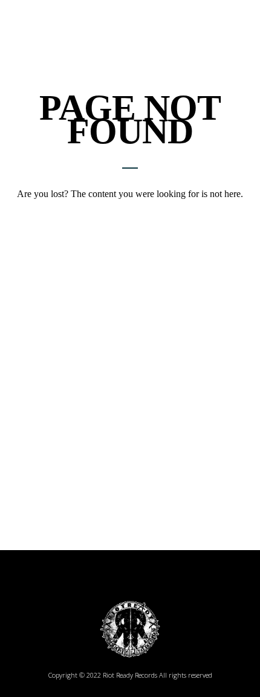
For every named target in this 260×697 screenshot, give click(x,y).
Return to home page (130, 215)
